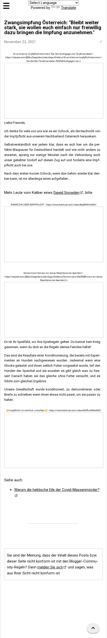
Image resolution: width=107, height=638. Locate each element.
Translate (68, 7)
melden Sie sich (50, 567)
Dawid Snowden (66, 192)
